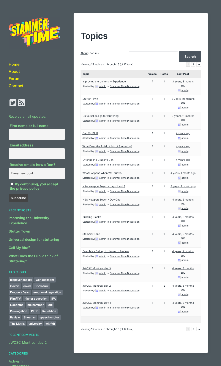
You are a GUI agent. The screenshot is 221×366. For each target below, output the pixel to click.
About (14, 71)
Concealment (45, 279)
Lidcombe (17, 305)
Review (15, 317)
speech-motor (49, 317)
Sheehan (30, 317)
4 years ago (183, 133)
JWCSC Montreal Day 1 (96, 302)
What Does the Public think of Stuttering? (107, 146)
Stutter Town (19, 231)
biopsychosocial (21, 279)
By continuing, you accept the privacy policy (34, 186)
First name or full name (29, 126)
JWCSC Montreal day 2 (28, 342)
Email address (21, 145)
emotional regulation (47, 292)
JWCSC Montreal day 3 (96, 268)
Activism (16, 361)
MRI (50, 305)
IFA (53, 298)
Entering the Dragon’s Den (98, 159)
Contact (16, 85)
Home (14, 64)
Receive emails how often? (32, 164)
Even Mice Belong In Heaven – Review (105, 251)
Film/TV (15, 298)
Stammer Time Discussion (124, 86)
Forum (15, 78)
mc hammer (35, 305)
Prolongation (18, 311)
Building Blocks (91, 216)
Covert (14, 286)
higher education (36, 298)
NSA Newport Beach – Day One (101, 199)
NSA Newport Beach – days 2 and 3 (103, 186)
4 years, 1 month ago (183, 173)
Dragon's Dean (20, 292)
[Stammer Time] (34, 33)
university (35, 323)
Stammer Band (91, 234)
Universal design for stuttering (34, 239)
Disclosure (42, 286)
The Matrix (17, 323)
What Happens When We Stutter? (102, 173)
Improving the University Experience (104, 81)
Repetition (49, 311)
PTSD (34, 311)
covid (27, 286)
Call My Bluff (19, 248)
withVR (50, 323)
